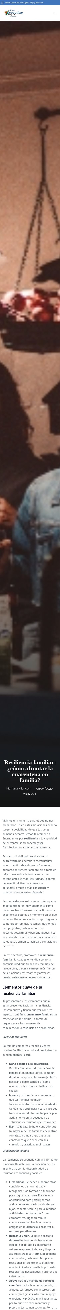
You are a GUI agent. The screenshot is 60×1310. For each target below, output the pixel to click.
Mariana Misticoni (18, 788)
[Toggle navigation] (48, 13)
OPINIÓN (29, 794)
